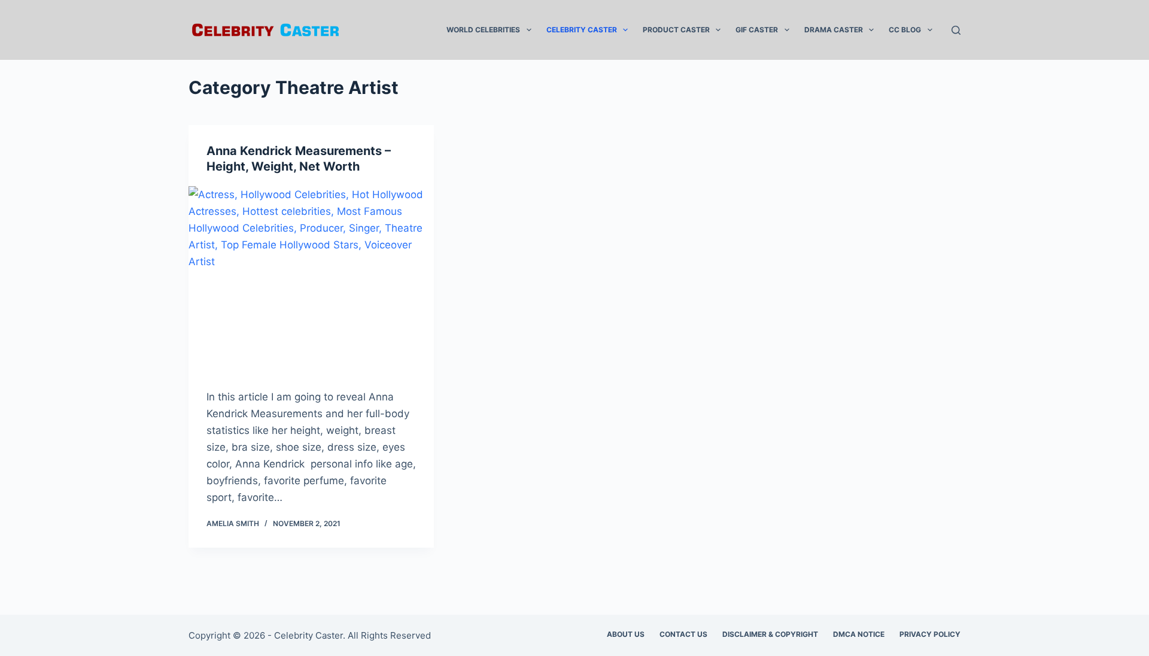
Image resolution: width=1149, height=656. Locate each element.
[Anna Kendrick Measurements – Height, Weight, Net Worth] (311, 278)
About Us (626, 634)
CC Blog (905, 29)
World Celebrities (483, 29)
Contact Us (683, 634)
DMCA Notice (858, 634)
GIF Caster (756, 29)
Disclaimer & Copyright (770, 634)
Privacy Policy (929, 634)
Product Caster (676, 29)
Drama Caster (833, 29)
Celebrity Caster (581, 29)
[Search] (956, 30)
